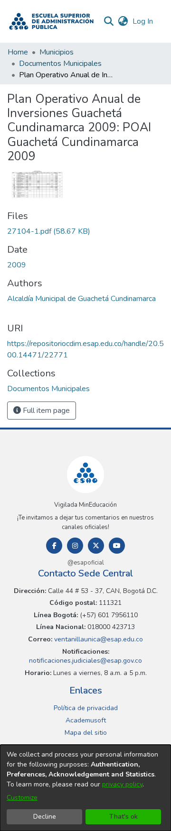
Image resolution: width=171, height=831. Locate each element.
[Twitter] (96, 546)
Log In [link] (143, 21)
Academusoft (86, 720)
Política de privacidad (86, 707)
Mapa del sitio (86, 732)
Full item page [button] (45, 410)
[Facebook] (54, 546)
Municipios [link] (56, 52)
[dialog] (85, 788)
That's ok (123, 816)
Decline (44, 816)
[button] (51, 21)
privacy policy (122, 784)
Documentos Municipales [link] (60, 63)
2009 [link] (16, 265)
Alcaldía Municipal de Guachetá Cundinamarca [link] (81, 298)
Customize (22, 797)
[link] (48, 231)
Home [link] (18, 52)
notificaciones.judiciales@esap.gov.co (85, 660)
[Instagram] (75, 546)
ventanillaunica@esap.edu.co (97, 639)
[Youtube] (117, 546)
